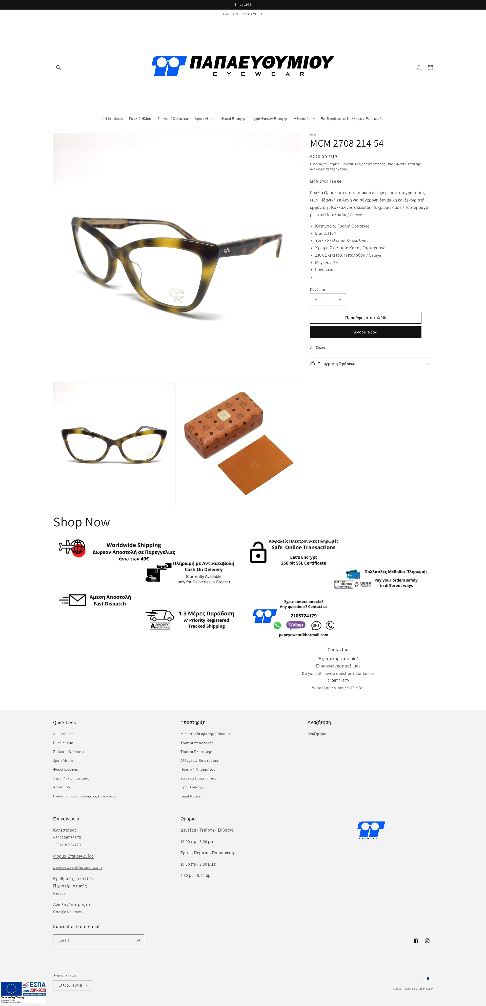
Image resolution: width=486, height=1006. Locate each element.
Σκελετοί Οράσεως (69, 751)
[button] (58, 67)
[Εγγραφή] (138, 940)
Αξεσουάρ (61, 787)
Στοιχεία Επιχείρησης (198, 778)
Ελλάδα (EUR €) (70, 985)
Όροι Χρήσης (191, 787)
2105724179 (338, 680)
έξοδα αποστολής (372, 164)
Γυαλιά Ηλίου (64, 743)
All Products (63, 733)
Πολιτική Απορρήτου (198, 769)
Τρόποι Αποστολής (197, 743)
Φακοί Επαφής (65, 769)
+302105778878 (67, 837)
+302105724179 (67, 844)
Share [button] (320, 347)
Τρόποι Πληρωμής (196, 751)
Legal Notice (190, 796)
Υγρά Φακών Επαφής (71, 778)
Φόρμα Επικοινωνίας (73, 856)
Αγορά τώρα (366, 332)
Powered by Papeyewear (418, 988)
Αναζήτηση (317, 733)
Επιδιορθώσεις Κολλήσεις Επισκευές (84, 796)
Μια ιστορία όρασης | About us (206, 733)
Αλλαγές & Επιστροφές (199, 760)
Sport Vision (63, 760)
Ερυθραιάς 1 (65, 878)
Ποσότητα (317, 289)
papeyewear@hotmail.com (77, 867)
